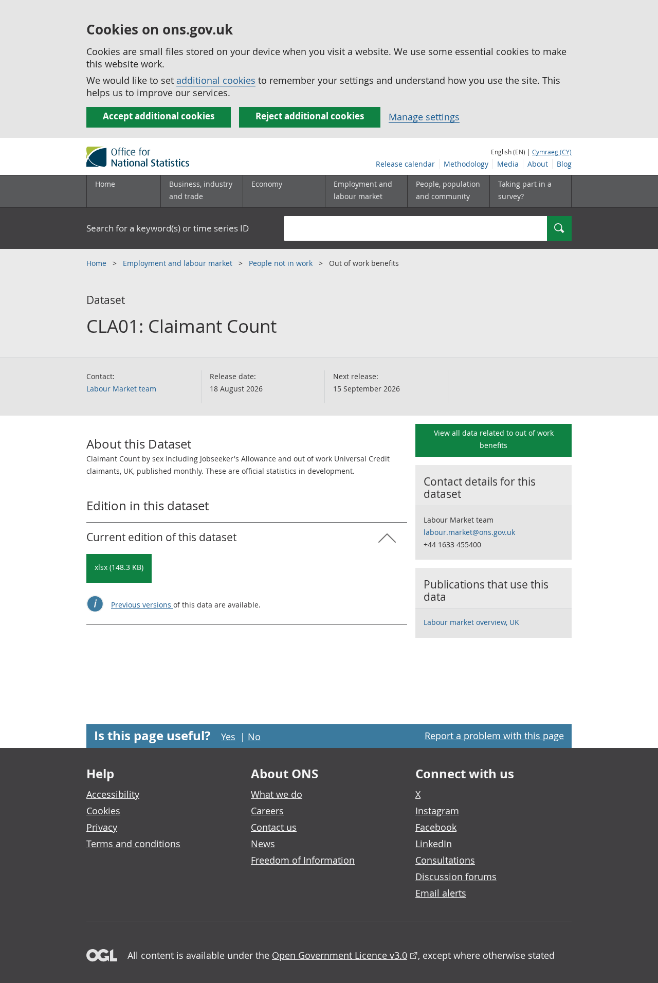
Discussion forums (456, 876)
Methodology (466, 164)
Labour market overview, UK (471, 622)
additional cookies (215, 80)
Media (508, 164)
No (254, 736)
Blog (564, 164)
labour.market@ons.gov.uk (469, 532)
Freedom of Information (303, 860)
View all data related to (494, 439)
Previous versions (142, 605)
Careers (267, 811)
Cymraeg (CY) (552, 152)
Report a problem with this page (494, 735)
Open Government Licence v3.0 (339, 955)
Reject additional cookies (309, 116)
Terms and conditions (133, 843)
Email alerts (440, 893)
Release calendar (405, 164)
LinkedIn (433, 843)
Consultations (445, 860)
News (263, 843)
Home (105, 184)
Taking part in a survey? (525, 190)
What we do (276, 794)
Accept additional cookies (158, 116)
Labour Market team (121, 389)
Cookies (103, 811)
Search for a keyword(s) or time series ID (167, 228)
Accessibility (112, 794)
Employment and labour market (178, 263)
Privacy (101, 827)
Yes (228, 736)
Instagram (437, 811)
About (537, 164)
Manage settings (424, 117)
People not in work (282, 263)
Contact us (274, 827)
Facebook (435, 827)
